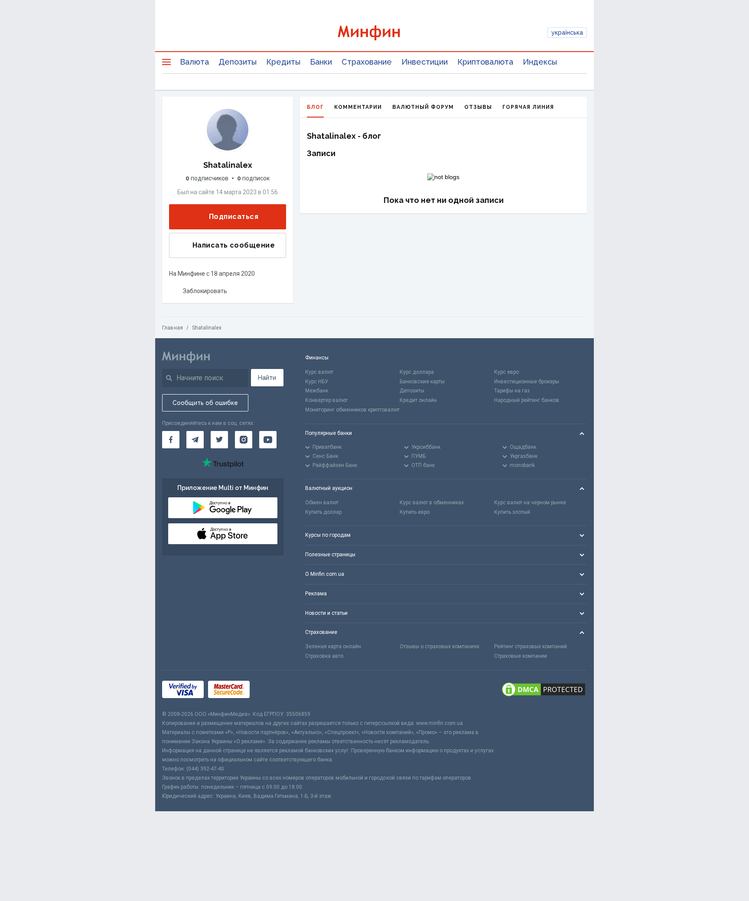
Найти (267, 377)
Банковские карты (422, 382)
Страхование (367, 61)
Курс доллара (417, 372)
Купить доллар (323, 512)
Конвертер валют (326, 400)
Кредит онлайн (418, 400)
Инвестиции (424, 61)
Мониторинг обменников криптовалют (352, 410)
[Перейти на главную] (375, 32)
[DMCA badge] (543, 690)
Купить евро (415, 512)
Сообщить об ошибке (205, 402)
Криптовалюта (485, 61)
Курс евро (506, 372)
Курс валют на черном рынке (530, 502)
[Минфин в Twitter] (219, 439)
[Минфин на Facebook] (170, 439)
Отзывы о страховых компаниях (439, 646)
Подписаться (233, 216)
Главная (172, 328)
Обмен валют (322, 502)
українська (567, 32)
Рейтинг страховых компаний (530, 646)
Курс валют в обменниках (432, 502)
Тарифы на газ (512, 391)
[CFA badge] (273, 690)
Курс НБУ (316, 382)
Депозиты (237, 61)
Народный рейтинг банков (526, 400)
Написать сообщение (233, 245)
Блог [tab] (315, 107)
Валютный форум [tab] (423, 107)
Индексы (540, 61)
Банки (321, 61)
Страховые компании (520, 656)
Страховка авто (324, 656)
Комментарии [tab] (358, 107)
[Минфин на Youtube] (268, 439)
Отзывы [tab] (478, 107)
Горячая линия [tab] (528, 107)
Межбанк (316, 391)
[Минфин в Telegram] (195, 439)
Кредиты (283, 61)
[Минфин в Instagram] (243, 439)
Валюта (194, 61)
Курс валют (319, 372)
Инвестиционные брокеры (526, 382)
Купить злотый (512, 512)
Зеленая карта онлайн (333, 646)
